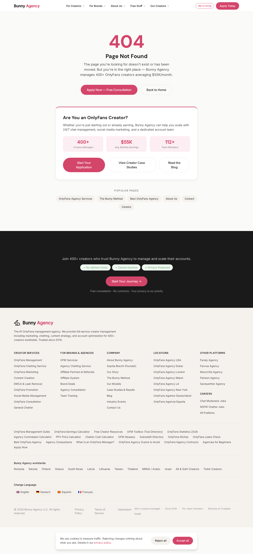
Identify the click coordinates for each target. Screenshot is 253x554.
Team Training (68, 395)
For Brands (96, 5)
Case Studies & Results (121, 389)
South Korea (75, 469)
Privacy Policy (79, 511)
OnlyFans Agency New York (171, 389)
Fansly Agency (209, 360)
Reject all (161, 540)
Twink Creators (213, 469)
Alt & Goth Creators (187, 469)
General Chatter (23, 407)
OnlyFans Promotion (26, 389)
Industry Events (116, 401)
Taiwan (118, 469)
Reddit (137, 513)
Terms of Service (100, 511)
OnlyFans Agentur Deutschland (172, 395)
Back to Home (156, 90)
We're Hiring (204, 5)
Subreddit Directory (152, 436)
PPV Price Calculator (68, 436)
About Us (116, 5)
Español (64, 492)
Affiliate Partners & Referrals (77, 371)
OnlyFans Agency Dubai (168, 366)
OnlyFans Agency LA (166, 383)
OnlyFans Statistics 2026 (182, 431)
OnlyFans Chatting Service (30, 366)
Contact (189, 198)
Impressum (124, 509)
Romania (19, 469)
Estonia (33, 469)
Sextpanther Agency (212, 383)
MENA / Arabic (151, 469)
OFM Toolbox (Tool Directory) (145, 431)
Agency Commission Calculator (32, 436)
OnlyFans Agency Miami (168, 377)
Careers (126, 206)
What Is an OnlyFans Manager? (95, 442)
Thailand (132, 469)
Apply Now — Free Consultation (109, 90)
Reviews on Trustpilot (219, 508)
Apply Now (20, 447)
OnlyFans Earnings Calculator (72, 431)
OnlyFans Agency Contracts (181, 442)
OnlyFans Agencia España (169, 401)
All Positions (207, 412)
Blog (109, 395)
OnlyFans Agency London (169, 371)
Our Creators (158, 5)
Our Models (114, 383)
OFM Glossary (126, 436)
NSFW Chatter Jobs (212, 406)
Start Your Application (84, 165)
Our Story (113, 371)
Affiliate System (69, 377)
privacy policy (102, 542)
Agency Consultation (73, 389)
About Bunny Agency (120, 360)
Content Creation (24, 377)
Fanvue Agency (209, 366)
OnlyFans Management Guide (32, 431)
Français (85, 492)
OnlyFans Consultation (27, 401)
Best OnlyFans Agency (144, 198)
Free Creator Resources (108, 431)
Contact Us (113, 407)
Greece (59, 469)
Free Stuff (136, 5)
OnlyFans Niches (178, 436)
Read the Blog (174, 165)
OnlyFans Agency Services (75, 198)
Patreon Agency (210, 377)
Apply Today (227, 5)
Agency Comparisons (59, 442)
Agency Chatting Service (75, 366)
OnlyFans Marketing (26, 371)
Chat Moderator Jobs (213, 400)
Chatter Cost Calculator (99, 436)
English (22, 492)
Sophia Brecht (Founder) (121, 366)
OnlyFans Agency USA (167, 360)
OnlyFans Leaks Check (207, 436)
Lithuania (104, 469)
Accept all (183, 540)
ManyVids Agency (211, 371)
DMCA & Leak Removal (28, 383)
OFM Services (68, 360)
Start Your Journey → (127, 281)
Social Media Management (30, 395)
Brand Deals (67, 383)
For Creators (73, 5)
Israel (168, 469)
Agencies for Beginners (217, 442)
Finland (46, 469)
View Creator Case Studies (132, 165)
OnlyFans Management (28, 360)
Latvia (91, 469)
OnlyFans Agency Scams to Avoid (139, 442)
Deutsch (43, 492)
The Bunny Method (111, 198)
